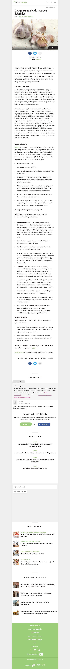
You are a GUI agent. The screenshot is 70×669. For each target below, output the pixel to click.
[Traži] (47, 2)
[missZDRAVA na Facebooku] (31, 649)
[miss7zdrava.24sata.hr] (20, 2)
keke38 (21, 401)
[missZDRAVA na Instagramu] (39, 649)
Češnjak (17, 147)
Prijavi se (25, 424)
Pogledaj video (19, 353)
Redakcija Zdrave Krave (25, 17)
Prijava (45, 424)
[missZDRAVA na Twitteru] (35, 649)
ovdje (33, 348)
